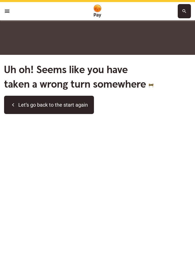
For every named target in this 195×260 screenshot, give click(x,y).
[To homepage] (97, 11)
